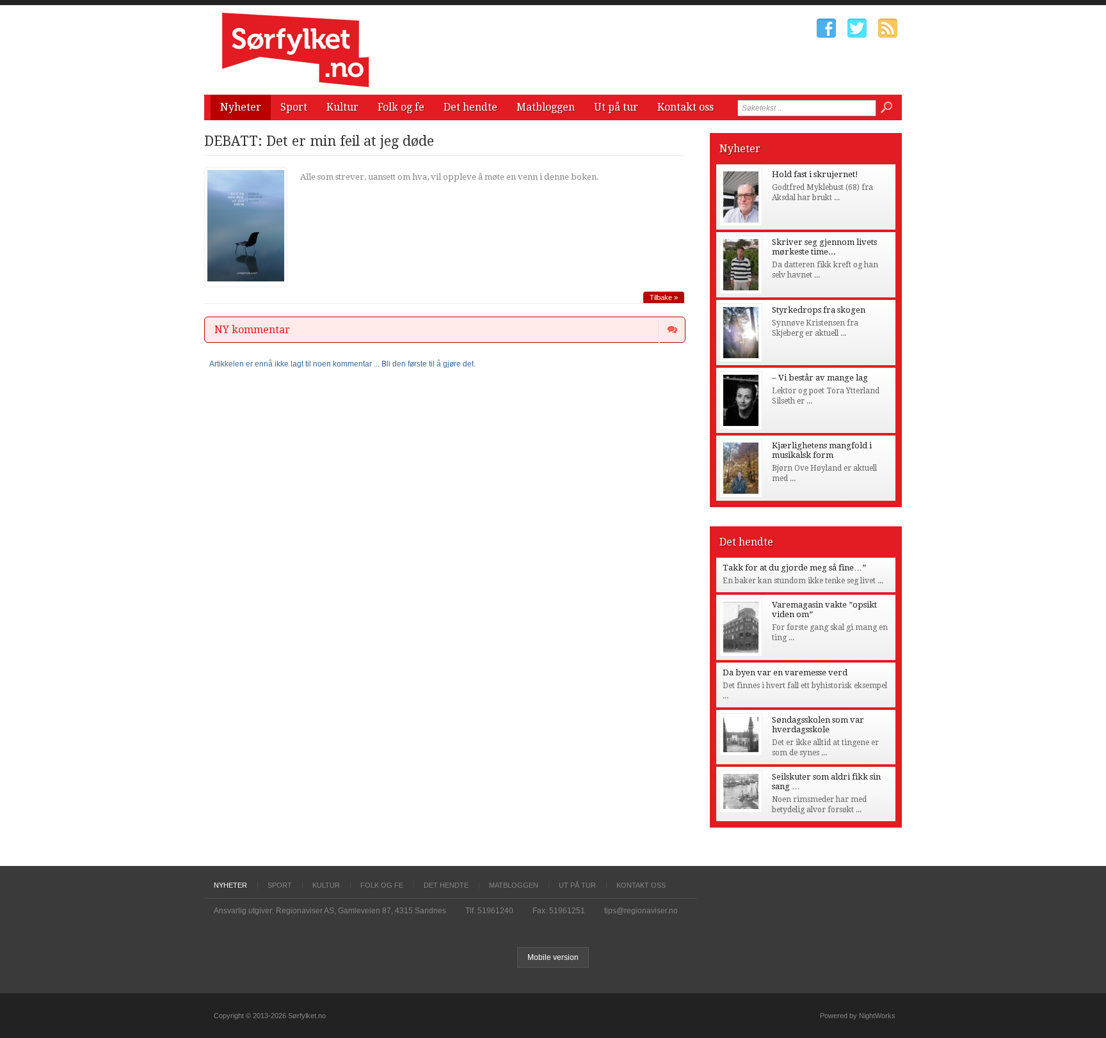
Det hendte (470, 107)
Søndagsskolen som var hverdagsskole (818, 724)
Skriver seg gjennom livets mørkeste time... (824, 246)
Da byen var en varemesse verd (785, 672)
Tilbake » (664, 297)
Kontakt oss (685, 107)
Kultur (342, 107)
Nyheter (240, 107)
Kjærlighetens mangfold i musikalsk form (822, 450)
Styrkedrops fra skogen (818, 310)
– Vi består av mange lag (820, 377)
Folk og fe (401, 107)
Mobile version (553, 957)
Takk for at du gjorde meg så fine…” (794, 567)
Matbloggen (546, 107)
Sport (293, 107)
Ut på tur (616, 107)
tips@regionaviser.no (641, 910)
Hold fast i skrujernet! (815, 174)
